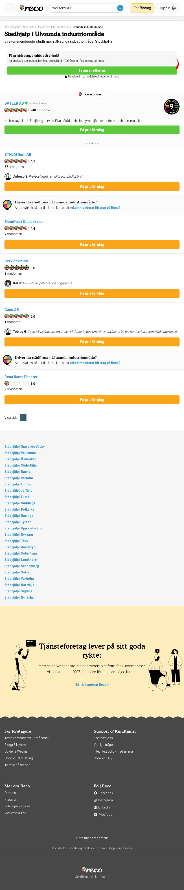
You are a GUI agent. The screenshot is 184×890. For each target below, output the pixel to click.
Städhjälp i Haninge (18, 516)
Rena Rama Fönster (21, 377)
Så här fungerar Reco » (92, 684)
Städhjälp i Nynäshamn (21, 597)
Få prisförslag (92, 135)
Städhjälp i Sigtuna (18, 591)
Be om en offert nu (92, 70)
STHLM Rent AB (17, 154)
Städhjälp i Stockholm (20, 560)
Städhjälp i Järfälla (18, 490)
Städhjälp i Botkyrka (19, 509)
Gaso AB (11, 310)
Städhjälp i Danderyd (19, 547)
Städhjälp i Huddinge (19, 503)
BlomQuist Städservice (24, 222)
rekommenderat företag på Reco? (95, 207)
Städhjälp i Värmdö (18, 478)
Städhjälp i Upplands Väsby (24, 446)
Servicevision (16, 261)
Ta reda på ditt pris (17, 765)
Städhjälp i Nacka (17, 472)
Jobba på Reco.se (17, 806)
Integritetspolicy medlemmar (114, 751)
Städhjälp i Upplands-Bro (23, 528)
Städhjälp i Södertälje (20, 465)
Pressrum (11, 799)
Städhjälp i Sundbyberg (21, 566)
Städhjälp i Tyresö (17, 522)
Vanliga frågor (104, 745)
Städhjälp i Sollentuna (20, 553)
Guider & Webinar (16, 751)
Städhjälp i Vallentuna (20, 453)
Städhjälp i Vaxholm (19, 578)
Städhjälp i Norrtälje (19, 585)
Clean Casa (14, 103)
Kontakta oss (103, 738)
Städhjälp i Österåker (20, 459)
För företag (142, 8)
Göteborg (75, 848)
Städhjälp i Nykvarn (18, 534)
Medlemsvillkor (15, 813)
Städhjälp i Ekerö (17, 497)
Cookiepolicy (103, 758)
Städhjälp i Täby (16, 541)
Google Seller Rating (18, 758)
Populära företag (121, 848)
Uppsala (101, 848)
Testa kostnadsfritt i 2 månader (26, 738)
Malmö (89, 848)
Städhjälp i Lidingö (18, 484)
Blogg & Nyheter (15, 745)
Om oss (10, 793)
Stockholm (59, 848)
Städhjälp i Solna (16, 572)
